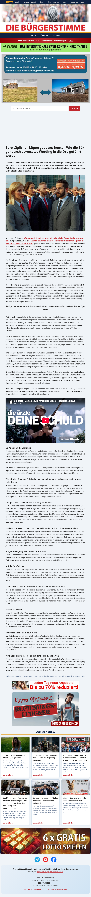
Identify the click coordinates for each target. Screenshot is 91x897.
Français (26, 2)
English (18, 2)
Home (33, 35)
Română (64, 2)
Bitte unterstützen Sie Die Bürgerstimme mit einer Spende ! (45, 41)
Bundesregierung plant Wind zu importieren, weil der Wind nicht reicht (45, 800)
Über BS (44, 35)
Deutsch (10, 2)
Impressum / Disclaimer (57, 890)
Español (34, 2)
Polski (48, 2)
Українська (74, 2)
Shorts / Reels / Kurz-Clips (34, 890)
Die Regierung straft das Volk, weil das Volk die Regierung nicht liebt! (45, 757)
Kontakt (56, 35)
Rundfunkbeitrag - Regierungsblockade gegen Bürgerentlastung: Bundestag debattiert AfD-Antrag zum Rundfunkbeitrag (15, 803)
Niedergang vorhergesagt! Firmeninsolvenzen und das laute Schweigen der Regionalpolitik (75, 757)
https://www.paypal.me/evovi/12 (50, 872)
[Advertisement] (45, 128)
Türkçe (41, 2)
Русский (56, 2)
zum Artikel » (8, 775)
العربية (82, 2)
